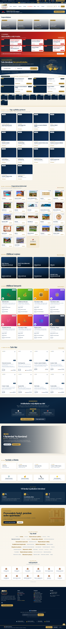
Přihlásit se (41, 614)
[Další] (15, 356)
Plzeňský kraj (44, 536)
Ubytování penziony (30, 544)
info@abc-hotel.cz (54, 593)
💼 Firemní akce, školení (38, 601)
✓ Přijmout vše (49, 627)
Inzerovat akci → (60, 53)
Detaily (60, 627)
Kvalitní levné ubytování (19, 544)
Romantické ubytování (22, 541)
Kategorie (14, 6)
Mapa (35, 6)
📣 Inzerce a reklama (21, 600)
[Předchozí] (2, 356)
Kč (45, 0)
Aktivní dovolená (40, 544)
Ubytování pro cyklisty (35, 536)
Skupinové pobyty (16, 547)
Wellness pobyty (50, 544)
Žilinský (48, 536)
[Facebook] (49, 0)
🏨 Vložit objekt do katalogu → (7, 605)
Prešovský (17, 536)
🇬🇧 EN (40, 0)
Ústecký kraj (26, 536)
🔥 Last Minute (30, 6)
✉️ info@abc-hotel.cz (12, 0)
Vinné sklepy (35, 549)
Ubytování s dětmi (27, 549)
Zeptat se (20, 522)
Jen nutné (55, 627)
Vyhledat (34, 68)
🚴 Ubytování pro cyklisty (38, 599)
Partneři (18, 599)
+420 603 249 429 (54, 592)
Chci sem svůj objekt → (62, 76)
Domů (11, 6)
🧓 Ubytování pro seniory (38, 596)
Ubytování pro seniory (33, 541)
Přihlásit (42, 6)
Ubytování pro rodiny (43, 541)
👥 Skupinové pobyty (37, 600)
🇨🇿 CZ (38, 0)
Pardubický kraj (46, 549)
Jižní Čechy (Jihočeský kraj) (49, 539)
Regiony (20, 6)
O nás (38, 6)
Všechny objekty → (61, 37)
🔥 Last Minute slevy (20, 593)
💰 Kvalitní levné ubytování (38, 593)
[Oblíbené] (59, 6)
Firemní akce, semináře (45, 554)
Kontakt (62, 6)
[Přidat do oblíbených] (15, 352)
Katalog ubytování (20, 592)
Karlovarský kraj (41, 549)
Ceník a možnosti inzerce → (27, 419)
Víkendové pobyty (27, 554)
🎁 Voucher (52, 0)
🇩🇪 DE (42, 0)
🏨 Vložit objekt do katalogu (60, 0)
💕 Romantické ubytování (38, 597)
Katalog (24, 6)
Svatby (21, 536)
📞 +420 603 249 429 (4, 0)
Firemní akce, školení (37, 539)
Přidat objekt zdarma (40, 419)
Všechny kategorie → (61, 286)
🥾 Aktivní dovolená (37, 592)
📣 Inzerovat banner (60, 187)
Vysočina (51, 549)
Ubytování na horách (15, 539)
